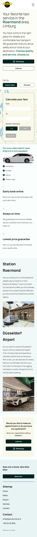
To (7, 114)
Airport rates (10, 85)
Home (5, 491)
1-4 (11, 128)
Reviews (27, 85)
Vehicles (6, 504)
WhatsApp (20, 61)
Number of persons (13, 124)
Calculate (11, 136)
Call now (18, 68)
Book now (18, 476)
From (7, 104)
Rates (5, 495)
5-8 (25, 128)
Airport (6, 499)
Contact (6, 508)
